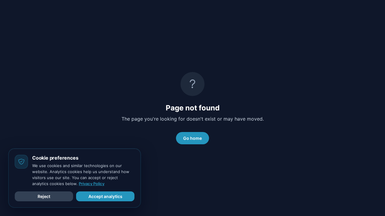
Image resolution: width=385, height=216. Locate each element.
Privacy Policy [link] (91, 183)
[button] (44, 196)
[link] (192, 138)
